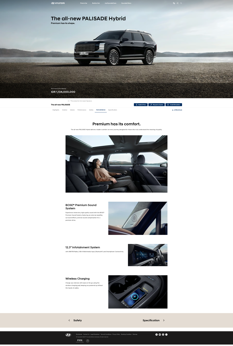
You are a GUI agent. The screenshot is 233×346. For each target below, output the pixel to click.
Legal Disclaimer (95, 334)
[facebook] (156, 334)
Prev (2, 49)
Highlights (55, 110)
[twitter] (166, 334)
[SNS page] (177, 3)
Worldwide (79, 334)
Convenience (100, 110)
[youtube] (160, 334)
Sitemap (135, 334)
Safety (91, 110)
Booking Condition (126, 334)
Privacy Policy (116, 334)
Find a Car (83, 3)
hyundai (58, 3)
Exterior (64, 110)
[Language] (174, 3)
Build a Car (96, 3)
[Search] (181, 3)
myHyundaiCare (110, 3)
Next (231, 49)
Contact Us (86, 334)
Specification (112, 110)
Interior (72, 110)
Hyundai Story (126, 3)
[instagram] (163, 334)
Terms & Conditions (106, 334)
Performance (82, 110)
